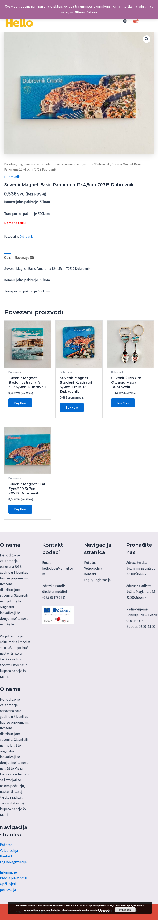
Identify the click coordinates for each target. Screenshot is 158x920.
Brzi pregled (28, 363)
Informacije (8, 872)
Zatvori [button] (91, 12)
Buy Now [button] (20, 403)
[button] (146, 39)
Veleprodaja (9, 850)
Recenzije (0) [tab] (24, 257)
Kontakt (6, 856)
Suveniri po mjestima (78, 164)
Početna (10, 164)
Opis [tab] (7, 257)
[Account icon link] (125, 21)
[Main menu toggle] (149, 21)
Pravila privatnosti (13, 878)
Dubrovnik (102, 164)
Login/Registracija (13, 862)
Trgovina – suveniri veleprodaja (39, 164)
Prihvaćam (125, 910)
